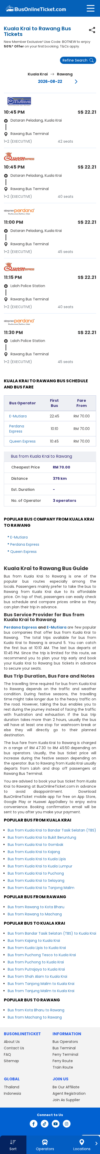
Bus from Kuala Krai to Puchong (36, 873)
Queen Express (22, 441)
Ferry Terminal (65, 1054)
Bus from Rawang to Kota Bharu (36, 906)
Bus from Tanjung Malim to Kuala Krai (41, 990)
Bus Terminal (64, 1048)
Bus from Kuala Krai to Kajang (34, 851)
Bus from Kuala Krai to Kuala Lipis (37, 859)
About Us (12, 1041)
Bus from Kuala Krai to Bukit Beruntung (42, 837)
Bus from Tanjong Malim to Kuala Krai (41, 983)
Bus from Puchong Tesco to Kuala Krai (42, 954)
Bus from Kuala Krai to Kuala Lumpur (40, 866)
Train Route (63, 1067)
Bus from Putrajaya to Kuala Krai (36, 969)
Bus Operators (65, 1041)
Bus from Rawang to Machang (35, 914)
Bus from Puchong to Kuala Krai (36, 962)
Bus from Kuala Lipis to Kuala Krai (37, 947)
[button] (13, 1145)
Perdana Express (16, 429)
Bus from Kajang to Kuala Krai (34, 940)
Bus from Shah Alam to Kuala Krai (37, 976)
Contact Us (14, 1048)
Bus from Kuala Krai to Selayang (36, 880)
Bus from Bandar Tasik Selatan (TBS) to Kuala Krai (52, 933)
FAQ (7, 1054)
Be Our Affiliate (66, 1087)
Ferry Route (63, 1060)
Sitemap (11, 1060)
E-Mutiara (18, 416)
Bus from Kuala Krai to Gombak (35, 844)
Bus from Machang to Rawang (35, 1017)
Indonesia (12, 1093)
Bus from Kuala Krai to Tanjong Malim (41, 887)
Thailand (11, 1087)
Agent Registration (69, 1093)
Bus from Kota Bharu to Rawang (36, 1010)
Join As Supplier (66, 1099)
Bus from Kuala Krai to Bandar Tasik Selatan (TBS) (52, 830)
